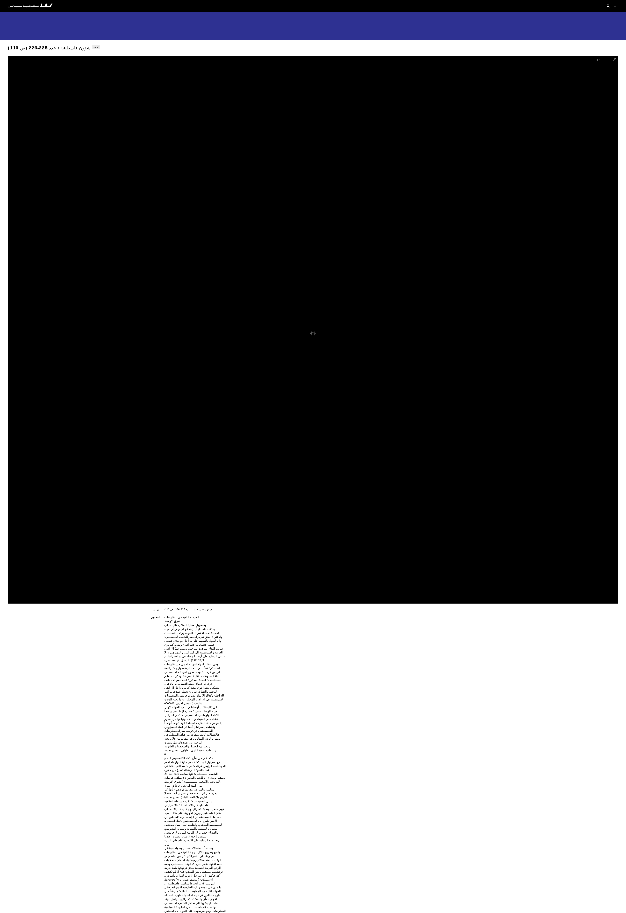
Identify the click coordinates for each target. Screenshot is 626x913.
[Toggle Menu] (615, 6)
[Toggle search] (608, 6)
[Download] (606, 59)
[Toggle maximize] (614, 59)
